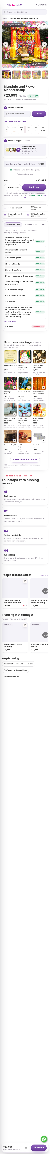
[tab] (6, 74)
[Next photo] (44, 44)
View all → (44, 575)
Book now (34, 187)
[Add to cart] (26, 1148)
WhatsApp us (36, 195)
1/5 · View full (40, 64)
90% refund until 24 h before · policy (26, 170)
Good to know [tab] (31, 225)
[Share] (38, 25)
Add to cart (13, 187)
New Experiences (11, 676)
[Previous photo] (5, 44)
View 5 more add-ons (23, 459)
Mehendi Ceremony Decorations (18, 664)
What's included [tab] (13, 225)
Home (4, 19)
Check (39, 113)
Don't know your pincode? (15, 122)
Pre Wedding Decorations (15, 670)
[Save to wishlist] (44, 25)
